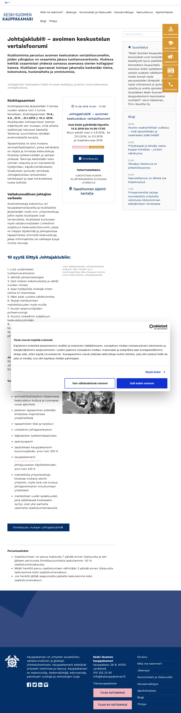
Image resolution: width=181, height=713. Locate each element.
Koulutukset (80, 147)
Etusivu (142, 657)
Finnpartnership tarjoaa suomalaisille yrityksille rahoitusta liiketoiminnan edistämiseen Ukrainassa (144, 198)
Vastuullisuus (144, 12)
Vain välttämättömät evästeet (90, 383)
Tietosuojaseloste (105, 683)
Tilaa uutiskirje (112, 692)
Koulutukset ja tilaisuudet (95, 12)
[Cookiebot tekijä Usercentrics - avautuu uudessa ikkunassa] (151, 327)
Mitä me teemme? (51, 12)
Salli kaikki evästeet (142, 383)
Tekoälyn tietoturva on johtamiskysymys (142, 165)
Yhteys (53, 21)
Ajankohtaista (164, 12)
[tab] (87, 191)
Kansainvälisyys (124, 12)
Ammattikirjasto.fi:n (27, 461)
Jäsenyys (71, 12)
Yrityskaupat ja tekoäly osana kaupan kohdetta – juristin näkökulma (147, 149)
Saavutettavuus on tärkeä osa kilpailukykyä (147, 180)
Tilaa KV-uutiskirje (112, 704)
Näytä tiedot (152, 371)
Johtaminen (96, 147)
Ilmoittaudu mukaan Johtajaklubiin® (38, 527)
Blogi (43, 21)
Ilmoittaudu (89, 158)
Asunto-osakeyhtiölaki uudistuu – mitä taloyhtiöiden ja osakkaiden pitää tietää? (148, 131)
